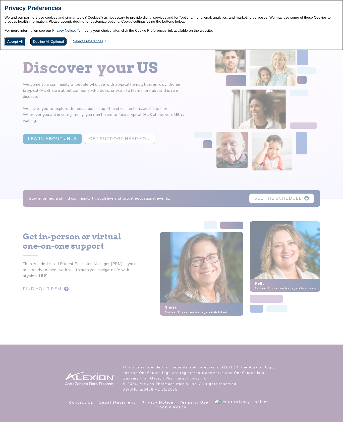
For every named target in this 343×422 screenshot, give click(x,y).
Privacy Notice (63, 30)
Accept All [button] (15, 41)
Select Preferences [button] (88, 41)
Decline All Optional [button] (48, 41)
